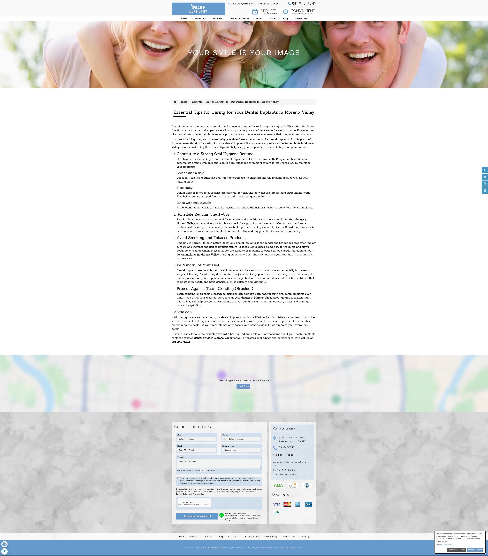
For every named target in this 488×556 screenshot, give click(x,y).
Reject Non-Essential (456, 550)
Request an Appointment (197, 516)
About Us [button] (199, 18)
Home (184, 18)
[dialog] (460, 542)
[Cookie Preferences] (4, 544)
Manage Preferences (445, 545)
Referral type (228, 446)
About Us (194, 536)
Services (208, 536)
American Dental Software (212, 547)
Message (181, 457)
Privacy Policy (182, 494)
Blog (285, 18)
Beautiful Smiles (240, 18)
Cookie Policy (270, 536)
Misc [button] (272, 18)
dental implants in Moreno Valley (198, 254)
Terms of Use (198, 494)
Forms (259, 18)
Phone (225, 435)
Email (179, 446)
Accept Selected (475, 550)
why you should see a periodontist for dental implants (254, 139)
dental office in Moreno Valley (213, 338)
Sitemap (305, 536)
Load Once (243, 386)
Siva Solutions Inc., (294, 547)
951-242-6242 (303, 4)
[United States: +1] (225, 439)
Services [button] (217, 18)
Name (179, 435)
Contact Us (301, 18)
